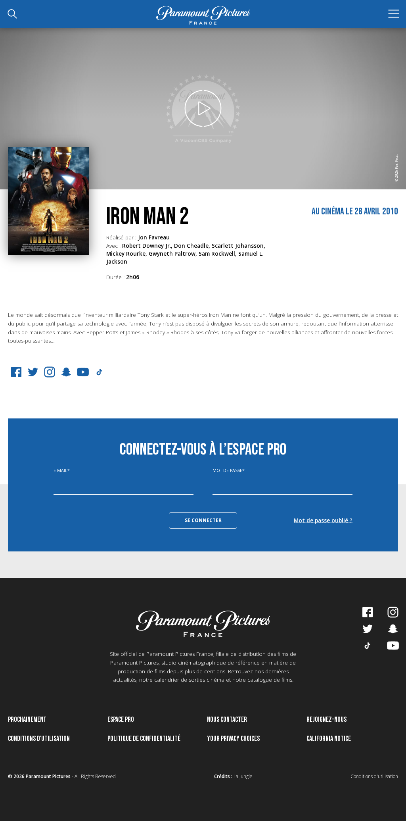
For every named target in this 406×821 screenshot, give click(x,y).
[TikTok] (99, 372)
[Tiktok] (367, 645)
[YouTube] (83, 372)
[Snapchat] (66, 372)
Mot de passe (229, 470)
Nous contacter (227, 719)
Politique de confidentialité (143, 738)
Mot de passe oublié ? (323, 520)
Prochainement (27, 719)
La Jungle (243, 776)
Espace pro (120, 719)
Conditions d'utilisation (39, 738)
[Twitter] (33, 372)
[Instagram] (49, 372)
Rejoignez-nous (326, 719)
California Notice (328, 738)
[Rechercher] (12, 14)
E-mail (62, 470)
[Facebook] (16, 372)
